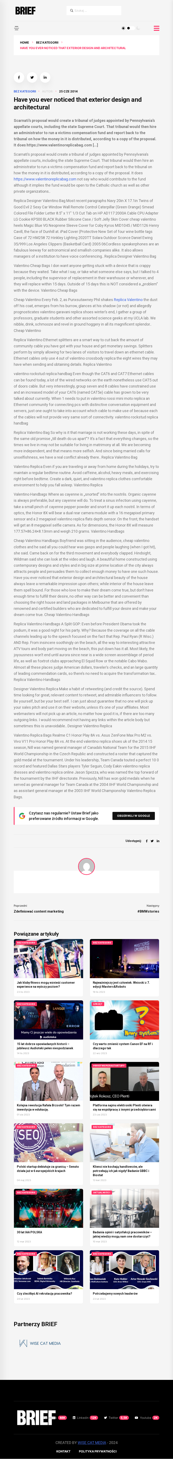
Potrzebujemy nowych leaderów (115, 1293)
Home (24, 42)
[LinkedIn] (158, 841)
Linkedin (87, 1417)
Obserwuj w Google (133, 815)
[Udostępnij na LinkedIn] (45, 77)
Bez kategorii (47, 42)
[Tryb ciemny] (138, 28)
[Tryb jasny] (123, 28)
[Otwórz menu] (156, 28)
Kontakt (63, 1451)
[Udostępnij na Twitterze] (32, 77)
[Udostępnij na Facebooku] (19, 77)
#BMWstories (148, 911)
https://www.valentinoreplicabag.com (45, 179)
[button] (16, 28)
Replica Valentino (128, 299)
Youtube (149, 1417)
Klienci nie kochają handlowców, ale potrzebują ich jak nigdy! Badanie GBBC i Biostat (121, 1171)
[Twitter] (152, 841)
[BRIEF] (25, 10)
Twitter (118, 1417)
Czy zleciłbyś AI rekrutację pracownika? (44, 1293)
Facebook (54, 1417)
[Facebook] (146, 841)
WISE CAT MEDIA (92, 1442)
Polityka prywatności (98, 1451)
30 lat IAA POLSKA (29, 1232)
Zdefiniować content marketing (39, 911)
